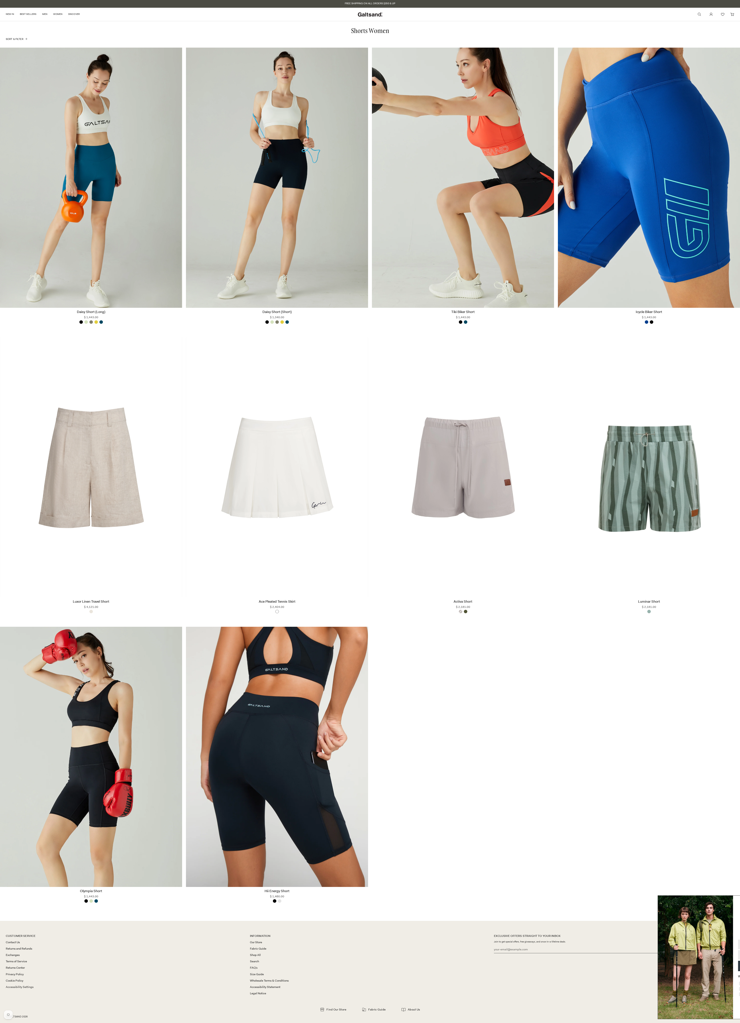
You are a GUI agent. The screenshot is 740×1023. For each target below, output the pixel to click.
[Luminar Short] (649, 467)
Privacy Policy (15, 974)
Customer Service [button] (20, 936)
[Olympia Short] (91, 757)
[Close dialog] (731, 900)
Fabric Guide (258, 949)
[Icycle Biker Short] (649, 178)
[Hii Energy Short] (277, 757)
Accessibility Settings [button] (20, 987)
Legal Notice (258, 993)
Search (254, 961)
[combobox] (673, 955)
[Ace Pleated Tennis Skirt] (277, 467)
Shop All (255, 955)
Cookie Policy (14, 981)
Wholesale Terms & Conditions (269, 981)
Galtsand (14, 1016)
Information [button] (260, 936)
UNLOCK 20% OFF (698, 965)
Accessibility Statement (265, 987)
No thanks (698, 1006)
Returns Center (15, 968)
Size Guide (257, 974)
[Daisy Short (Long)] (91, 178)
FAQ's (253, 968)
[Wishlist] (722, 14)
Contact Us (13, 942)
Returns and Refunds (19, 949)
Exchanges (13, 955)
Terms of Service (16, 961)
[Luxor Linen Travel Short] (91, 467)
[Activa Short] (463, 467)
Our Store (256, 942)
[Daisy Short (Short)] (277, 178)
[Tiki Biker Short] (463, 178)
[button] (11, 14)
